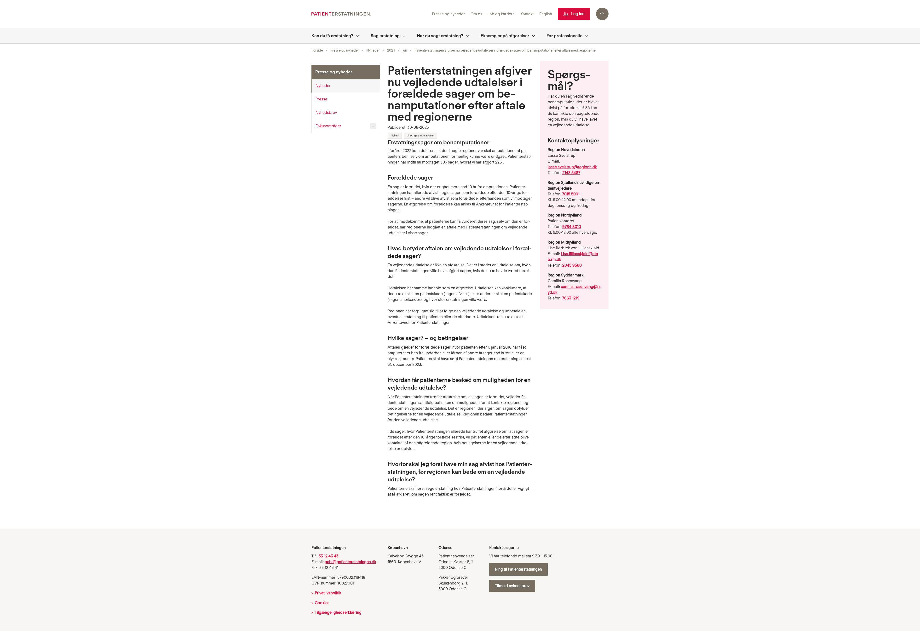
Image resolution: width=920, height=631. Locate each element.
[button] (373, 126)
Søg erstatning (385, 35)
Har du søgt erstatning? (440, 35)
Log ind (578, 14)
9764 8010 (571, 226)
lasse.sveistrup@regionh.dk (572, 167)
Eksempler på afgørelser (505, 35)
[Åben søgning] (602, 14)
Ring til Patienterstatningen (518, 569)
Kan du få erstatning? (332, 35)
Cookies (322, 603)
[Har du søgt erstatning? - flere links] (466, 35)
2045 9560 (572, 265)
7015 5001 (571, 194)
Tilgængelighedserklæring (338, 612)
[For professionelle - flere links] (585, 35)
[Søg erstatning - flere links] (402, 35)
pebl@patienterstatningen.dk (350, 562)
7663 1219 (571, 298)
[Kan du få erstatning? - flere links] (356, 35)
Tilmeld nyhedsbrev (512, 586)
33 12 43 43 (329, 556)
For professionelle (564, 35)
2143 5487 (571, 172)
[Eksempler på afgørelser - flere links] (532, 35)
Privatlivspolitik (328, 593)
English (545, 14)
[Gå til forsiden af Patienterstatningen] (370, 14)
